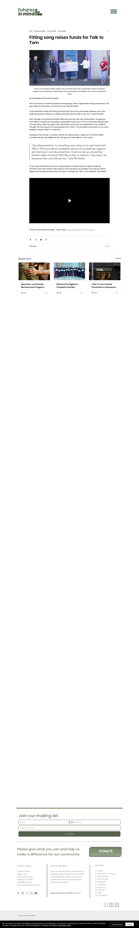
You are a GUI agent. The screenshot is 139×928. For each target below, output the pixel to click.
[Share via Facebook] (30, 239)
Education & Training (106, 873)
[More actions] (108, 31)
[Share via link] (46, 239)
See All (118, 258)
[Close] (136, 924)
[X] (27, 893)
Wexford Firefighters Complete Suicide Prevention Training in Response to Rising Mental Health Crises (67, 286)
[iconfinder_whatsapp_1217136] (31, 893)
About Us (102, 887)
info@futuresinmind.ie (31, 885)
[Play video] (69, 200)
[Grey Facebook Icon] (18, 893)
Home (100, 871)
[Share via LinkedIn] (41, 239)
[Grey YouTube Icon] (36, 893)
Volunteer (102, 882)
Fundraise (102, 884)
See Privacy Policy (65, 925)
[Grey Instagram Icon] (22, 893)
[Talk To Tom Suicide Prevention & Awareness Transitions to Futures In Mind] (104, 271)
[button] (113, 11)
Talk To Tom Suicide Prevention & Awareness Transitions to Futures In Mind (104, 286)
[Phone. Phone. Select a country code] (73, 822)
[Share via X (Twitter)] (36, 239)
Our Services (103, 876)
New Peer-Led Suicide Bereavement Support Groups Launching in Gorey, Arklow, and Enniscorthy (32, 286)
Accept (129, 924)
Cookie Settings (117, 924)
